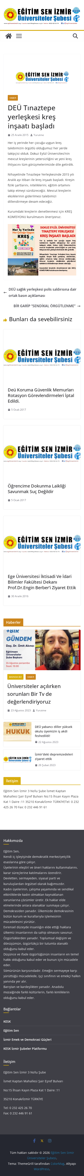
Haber (12, 97)
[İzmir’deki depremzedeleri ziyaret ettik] (17, 759)
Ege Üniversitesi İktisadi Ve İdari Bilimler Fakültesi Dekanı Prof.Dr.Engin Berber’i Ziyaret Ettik (42, 581)
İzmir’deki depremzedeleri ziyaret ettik (54, 756)
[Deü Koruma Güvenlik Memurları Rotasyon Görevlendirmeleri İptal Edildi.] (42, 332)
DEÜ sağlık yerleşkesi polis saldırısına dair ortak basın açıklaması (42, 292)
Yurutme (39, 135)
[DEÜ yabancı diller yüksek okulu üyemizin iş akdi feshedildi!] (17, 734)
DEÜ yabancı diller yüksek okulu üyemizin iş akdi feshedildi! (53, 731)
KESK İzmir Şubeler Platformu (25, 1049)
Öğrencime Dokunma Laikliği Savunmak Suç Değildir (37, 488)
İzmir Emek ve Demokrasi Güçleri (27, 1039)
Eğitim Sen (11, 1030)
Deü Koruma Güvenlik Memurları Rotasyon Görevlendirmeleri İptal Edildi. (41, 395)
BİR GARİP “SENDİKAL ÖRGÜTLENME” (44, 306)
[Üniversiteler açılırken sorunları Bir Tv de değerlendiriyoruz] (42, 650)
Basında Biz (15, 676)
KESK (7, 1021)
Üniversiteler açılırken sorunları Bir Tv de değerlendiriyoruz (34, 693)
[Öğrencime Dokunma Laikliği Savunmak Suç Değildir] (42, 428)
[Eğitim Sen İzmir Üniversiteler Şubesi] (8, 36)
